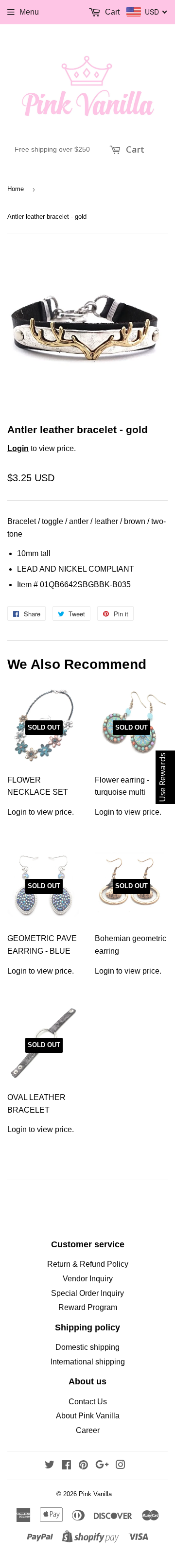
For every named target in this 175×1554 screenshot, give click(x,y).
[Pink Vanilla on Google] (102, 1466)
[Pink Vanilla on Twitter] (49, 1466)
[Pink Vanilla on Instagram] (120, 1466)
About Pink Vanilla (88, 1416)
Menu (29, 12)
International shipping (88, 1362)
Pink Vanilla (95, 1494)
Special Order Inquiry (87, 1293)
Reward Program (87, 1307)
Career (88, 1430)
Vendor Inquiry (88, 1279)
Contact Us (88, 1401)
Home (15, 188)
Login (18, 448)
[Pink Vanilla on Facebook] (66, 1466)
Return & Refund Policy (87, 1264)
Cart (133, 149)
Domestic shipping (87, 1347)
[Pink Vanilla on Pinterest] (83, 1466)
